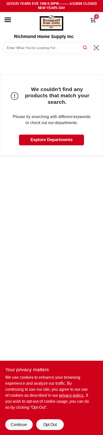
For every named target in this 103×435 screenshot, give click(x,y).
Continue (19, 424)
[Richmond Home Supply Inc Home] (51, 23)
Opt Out (50, 424)
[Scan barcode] (96, 48)
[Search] (85, 47)
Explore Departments (51, 139)
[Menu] (7, 20)
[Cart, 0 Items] (93, 20)
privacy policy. (71, 395)
